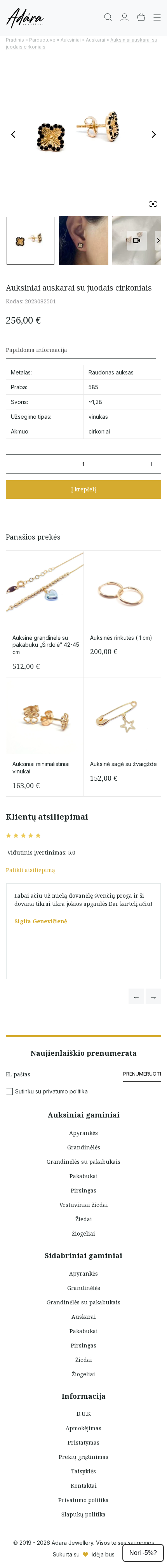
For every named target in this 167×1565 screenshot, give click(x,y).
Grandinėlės (83, 1147)
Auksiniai (71, 40)
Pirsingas (83, 1190)
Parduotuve (42, 40)
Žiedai (83, 1219)
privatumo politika (65, 1091)
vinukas (98, 416)
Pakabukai (84, 1176)
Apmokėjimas (83, 1428)
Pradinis (15, 40)
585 (93, 387)
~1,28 (95, 402)
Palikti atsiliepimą (30, 870)
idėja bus (103, 1554)
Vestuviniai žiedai (83, 1204)
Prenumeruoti (142, 1074)
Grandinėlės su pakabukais (83, 1161)
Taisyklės (83, 1471)
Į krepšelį (83, 489)
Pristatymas (83, 1442)
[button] (136, 996)
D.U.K (84, 1413)
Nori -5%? (143, 1552)
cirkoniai (99, 431)
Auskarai (95, 40)
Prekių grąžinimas (83, 1457)
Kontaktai (84, 1485)
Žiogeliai (83, 1233)
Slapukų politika (83, 1514)
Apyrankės (83, 1133)
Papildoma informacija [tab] (36, 349)
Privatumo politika (83, 1500)
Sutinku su (51, 1091)
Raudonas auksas (111, 372)
